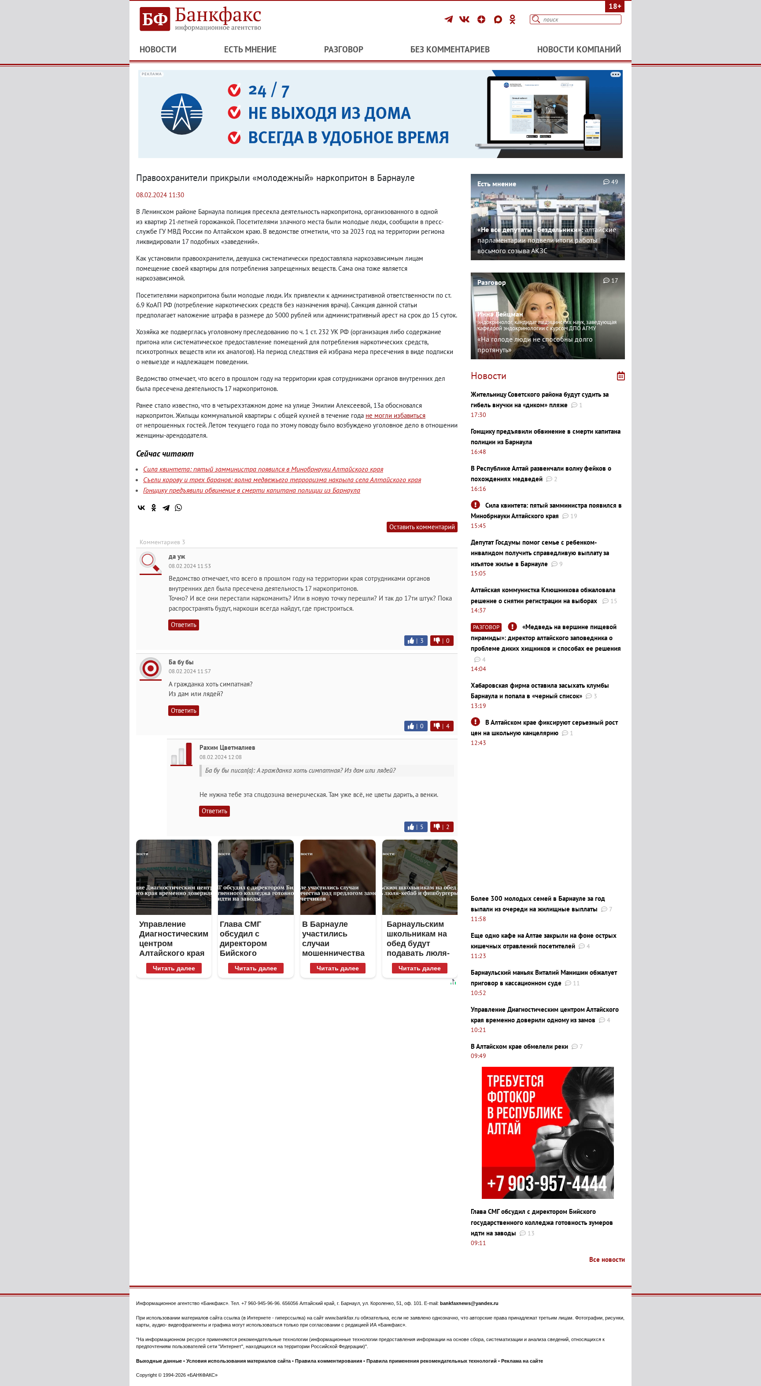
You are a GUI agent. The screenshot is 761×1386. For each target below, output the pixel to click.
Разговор (343, 49)
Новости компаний (579, 49)
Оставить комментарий (422, 527)
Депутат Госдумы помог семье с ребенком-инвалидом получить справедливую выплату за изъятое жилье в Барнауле (540, 553)
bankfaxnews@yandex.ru (469, 1303)
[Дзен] (482, 19)
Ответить (183, 624)
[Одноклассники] (513, 19)
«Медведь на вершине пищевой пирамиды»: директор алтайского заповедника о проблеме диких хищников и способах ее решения (546, 637)
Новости (158, 49)
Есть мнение (250, 49)
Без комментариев (450, 49)
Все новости (607, 1259)
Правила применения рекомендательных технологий (431, 1361)
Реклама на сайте (522, 1361)
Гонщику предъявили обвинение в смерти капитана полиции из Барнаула (251, 490)
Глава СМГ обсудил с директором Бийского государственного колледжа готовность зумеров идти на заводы (542, 1222)
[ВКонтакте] (466, 19)
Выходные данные (159, 1361)
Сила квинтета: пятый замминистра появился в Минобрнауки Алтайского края (263, 468)
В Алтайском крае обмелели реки (519, 1046)
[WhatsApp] (178, 507)
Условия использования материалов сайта (238, 1361)
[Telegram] (449, 19)
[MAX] (499, 19)
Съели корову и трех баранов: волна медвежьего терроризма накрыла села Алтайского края (282, 479)
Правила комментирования (328, 1361)
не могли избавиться (395, 415)
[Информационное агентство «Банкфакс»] (213, 19)
